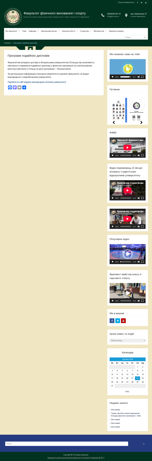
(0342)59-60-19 (114, 14)
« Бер (127, 391)
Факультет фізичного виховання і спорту (55, 13)
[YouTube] (146, 2)
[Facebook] (137, 2)
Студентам (84, 31)
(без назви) (115, 410)
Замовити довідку (116, 31)
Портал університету (126, 2)
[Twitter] (141, 2)
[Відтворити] (113, 77)
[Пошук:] (136, 37)
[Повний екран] (142, 77)
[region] (127, 108)
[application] (127, 69)
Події (24, 31)
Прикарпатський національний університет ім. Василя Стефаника (73, 458)
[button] (127, 69)
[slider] (125, 76)
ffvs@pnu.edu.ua (113, 16)
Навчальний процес (49, 31)
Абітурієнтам (99, 31)
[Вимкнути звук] (139, 77)
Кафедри (32, 31)
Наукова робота (68, 31)
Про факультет (11, 31)
